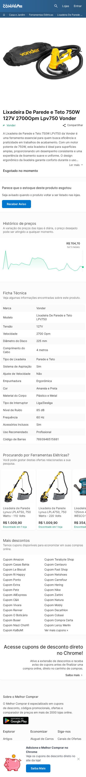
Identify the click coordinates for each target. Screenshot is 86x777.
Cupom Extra (11, 584)
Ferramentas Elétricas (41, 14)
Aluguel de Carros (42, 738)
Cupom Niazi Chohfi (16, 625)
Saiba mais (72, 675)
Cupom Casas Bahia (16, 564)
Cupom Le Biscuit (14, 569)
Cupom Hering (53, 584)
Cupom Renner (12, 610)
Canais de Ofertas (69, 738)
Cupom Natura (54, 599)
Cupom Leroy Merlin (57, 625)
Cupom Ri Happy (14, 574)
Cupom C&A (11, 599)
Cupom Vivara (12, 605)
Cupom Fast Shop (56, 569)
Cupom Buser (12, 620)
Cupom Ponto (12, 579)
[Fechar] (79, 759)
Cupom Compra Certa (58, 620)
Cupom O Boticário (15, 615)
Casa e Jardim (17, 14)
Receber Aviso (16, 204)
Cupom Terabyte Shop (59, 559)
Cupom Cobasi (54, 615)
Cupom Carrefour (55, 579)
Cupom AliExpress (15, 594)
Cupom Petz (11, 589)
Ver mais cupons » (56, 630)
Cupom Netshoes (55, 574)
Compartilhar (75, 125)
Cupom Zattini (53, 594)
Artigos (7, 738)
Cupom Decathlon (56, 610)
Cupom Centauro (55, 564)
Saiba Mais (38, 768)
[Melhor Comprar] (27, 6)
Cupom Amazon (13, 559)
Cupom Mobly (53, 605)
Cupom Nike (52, 589)
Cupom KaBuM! (13, 630)
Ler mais (74, 164)
